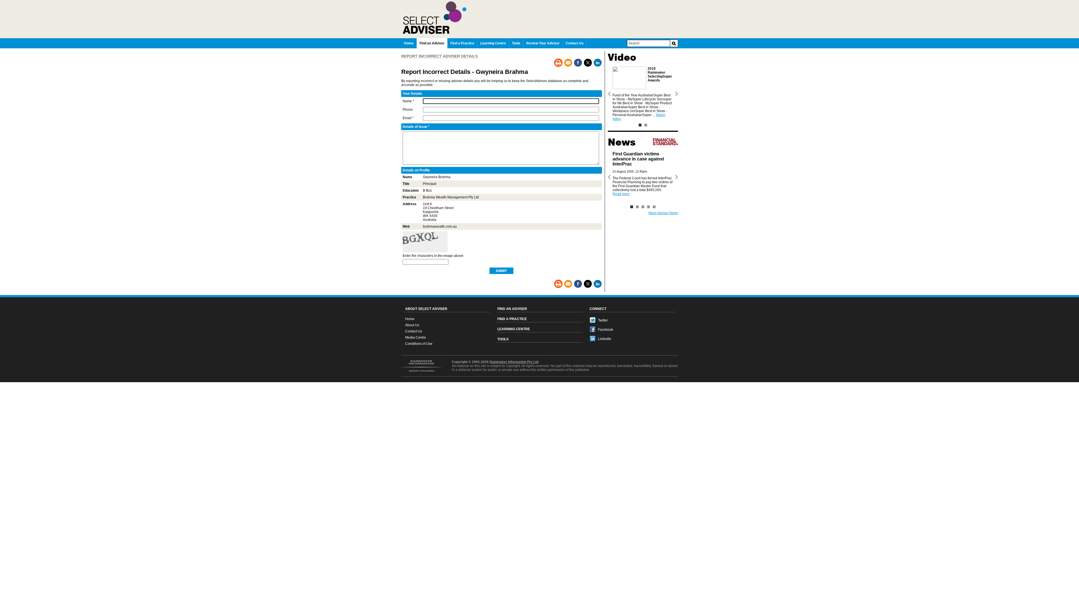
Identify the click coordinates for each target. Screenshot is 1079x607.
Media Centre (415, 337)
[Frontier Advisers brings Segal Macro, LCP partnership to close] (637, 206)
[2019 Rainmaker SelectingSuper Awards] (640, 125)
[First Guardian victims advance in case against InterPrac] (631, 206)
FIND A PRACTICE (512, 319)
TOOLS (503, 339)
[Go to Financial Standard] (665, 141)
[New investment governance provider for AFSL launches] (654, 206)
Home (409, 319)
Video (622, 57)
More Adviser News (663, 213)
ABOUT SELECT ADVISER (426, 309)
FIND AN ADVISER (512, 309)
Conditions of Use (418, 344)
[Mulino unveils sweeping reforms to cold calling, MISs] (648, 206)
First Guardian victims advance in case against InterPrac (638, 158)
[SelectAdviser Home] (540, 17)
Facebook (605, 330)
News (622, 142)
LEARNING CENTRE (513, 329)
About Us (412, 325)
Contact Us (413, 331)
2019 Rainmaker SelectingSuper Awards (660, 74)
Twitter (603, 320)
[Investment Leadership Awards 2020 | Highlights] (645, 125)
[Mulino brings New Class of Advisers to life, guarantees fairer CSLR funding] (642, 206)
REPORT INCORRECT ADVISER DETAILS (439, 56)
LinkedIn (604, 339)
